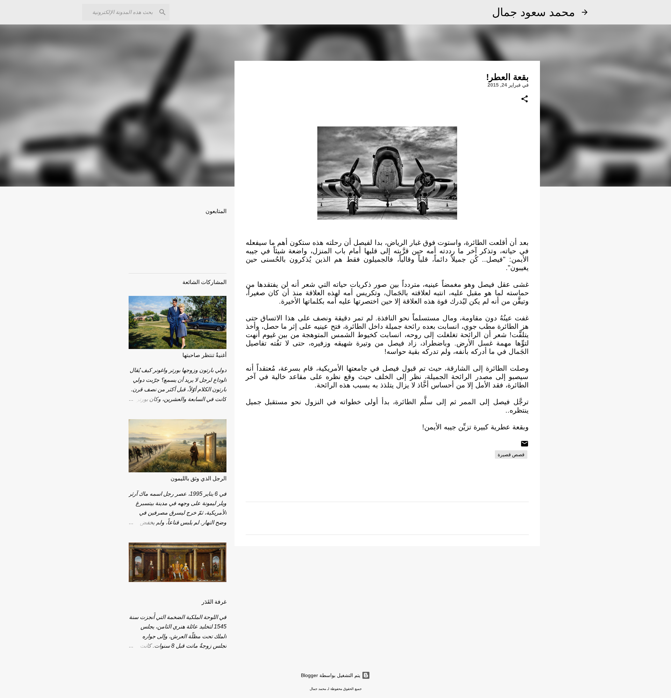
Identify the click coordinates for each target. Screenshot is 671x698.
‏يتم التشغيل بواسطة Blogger (331, 675)
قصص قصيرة (511, 454)
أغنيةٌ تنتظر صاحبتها (204, 355)
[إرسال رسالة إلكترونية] (524, 446)
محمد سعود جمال (533, 12)
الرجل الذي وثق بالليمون (198, 478)
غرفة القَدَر (214, 602)
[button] (524, 99)
